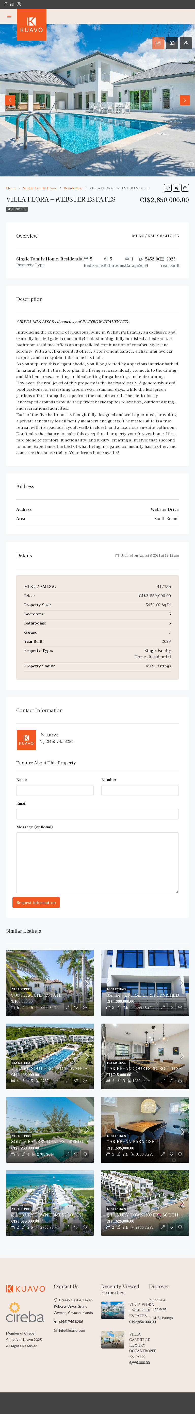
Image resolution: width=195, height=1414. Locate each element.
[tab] (158, 43)
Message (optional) (34, 826)
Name (21, 779)
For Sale (159, 1300)
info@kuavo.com (72, 1330)
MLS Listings (17, 209)
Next (185, 100)
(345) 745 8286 (59, 741)
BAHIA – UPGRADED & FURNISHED (142, 995)
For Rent (160, 1309)
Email (21, 803)
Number (108, 779)
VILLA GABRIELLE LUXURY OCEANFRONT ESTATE (142, 1345)
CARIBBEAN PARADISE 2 (132, 1141)
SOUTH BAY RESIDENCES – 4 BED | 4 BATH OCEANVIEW (69, 1141)
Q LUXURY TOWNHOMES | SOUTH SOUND (55, 1215)
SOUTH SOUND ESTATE (36, 995)
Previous (10, 100)
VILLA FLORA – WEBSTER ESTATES (141, 1310)
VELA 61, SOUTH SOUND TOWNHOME (51, 1068)
